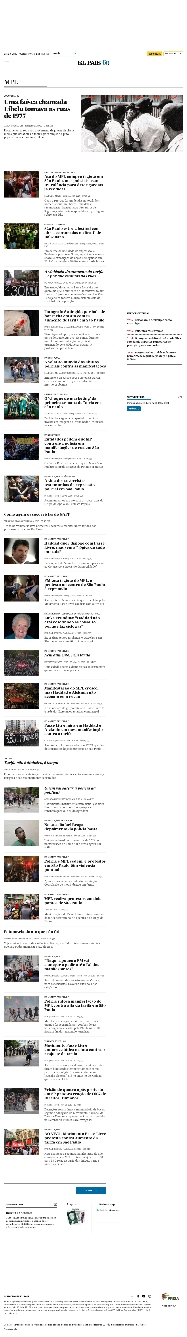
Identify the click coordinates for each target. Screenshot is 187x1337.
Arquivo (71, 1204)
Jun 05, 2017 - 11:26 (94, 373)
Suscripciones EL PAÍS (99, 1325)
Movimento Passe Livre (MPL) (59, 283)
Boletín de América (19, 1213)
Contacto (8, 1325)
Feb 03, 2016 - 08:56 (80, 458)
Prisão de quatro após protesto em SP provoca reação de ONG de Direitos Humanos (75, 1094)
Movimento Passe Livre (56, 539)
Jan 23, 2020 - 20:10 (79, 196)
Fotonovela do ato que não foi (31, 932)
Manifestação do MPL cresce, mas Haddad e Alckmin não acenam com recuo (71, 693)
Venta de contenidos (23, 1325)
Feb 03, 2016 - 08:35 (71, 496)
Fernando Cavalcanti (15, 521)
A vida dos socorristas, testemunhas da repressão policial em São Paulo (69, 485)
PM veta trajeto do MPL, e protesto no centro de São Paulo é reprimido (74, 585)
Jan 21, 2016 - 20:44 (80, 596)
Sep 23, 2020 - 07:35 (41, 126)
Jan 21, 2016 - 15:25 (80, 633)
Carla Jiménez (11, 126)
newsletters (135, 397)
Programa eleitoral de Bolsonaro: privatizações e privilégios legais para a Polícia (152, 356)
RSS (137, 1325)
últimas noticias (138, 313)
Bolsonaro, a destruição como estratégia (149, 321)
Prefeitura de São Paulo (57, 394)
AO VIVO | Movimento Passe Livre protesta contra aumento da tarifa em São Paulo (75, 1138)
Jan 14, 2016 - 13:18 (57, 910)
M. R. (46, 496)
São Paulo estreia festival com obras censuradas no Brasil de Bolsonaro (72, 233)
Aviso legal (39, 1325)
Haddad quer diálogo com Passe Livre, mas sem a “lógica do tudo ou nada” (74, 548)
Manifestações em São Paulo (59, 477)
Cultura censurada (54, 224)
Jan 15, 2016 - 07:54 (85, 836)
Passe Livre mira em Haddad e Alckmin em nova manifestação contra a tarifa (73, 730)
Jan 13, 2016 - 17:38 (94, 976)
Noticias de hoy (11, 1329)
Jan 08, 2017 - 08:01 (85, 414)
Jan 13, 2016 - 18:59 (44, 938)
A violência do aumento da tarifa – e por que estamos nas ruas (74, 274)
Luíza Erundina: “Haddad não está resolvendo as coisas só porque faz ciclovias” (72, 622)
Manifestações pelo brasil (58, 821)
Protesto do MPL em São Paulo (60, 172)
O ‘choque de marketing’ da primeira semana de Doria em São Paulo (72, 403)
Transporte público (55, 1041)
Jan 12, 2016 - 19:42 (71, 1061)
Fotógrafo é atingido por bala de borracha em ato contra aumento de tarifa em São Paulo (74, 316)
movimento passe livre (56, 721)
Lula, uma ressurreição (149, 331)
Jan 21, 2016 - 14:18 (84, 662)
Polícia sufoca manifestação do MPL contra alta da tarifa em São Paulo (75, 1006)
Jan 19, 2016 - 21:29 (92, 703)
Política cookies (52, 1325)
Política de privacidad (71, 1325)
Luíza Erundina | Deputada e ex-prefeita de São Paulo (72, 614)
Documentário (11, 96)
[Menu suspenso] (7, 63)
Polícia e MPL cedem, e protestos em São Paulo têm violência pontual (75, 866)
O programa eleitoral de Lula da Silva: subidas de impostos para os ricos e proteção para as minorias (154, 342)
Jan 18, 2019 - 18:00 (86, 283)
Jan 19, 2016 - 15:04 (77, 741)
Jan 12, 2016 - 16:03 (80, 1149)
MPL (11, 82)
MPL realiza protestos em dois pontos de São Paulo (72, 901)
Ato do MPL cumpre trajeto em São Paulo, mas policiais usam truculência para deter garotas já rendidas (73, 183)
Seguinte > (91, 1190)
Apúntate (134, 408)
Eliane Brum (10, 769)
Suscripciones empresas (122, 1325)
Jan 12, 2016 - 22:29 (71, 1016)
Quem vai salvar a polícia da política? (70, 791)
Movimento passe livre (56, 576)
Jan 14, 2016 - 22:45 (92, 876)
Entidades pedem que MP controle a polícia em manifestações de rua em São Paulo (71, 446)
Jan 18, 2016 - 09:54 (29, 769)
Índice (143, 1325)
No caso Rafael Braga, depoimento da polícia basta (71, 827)
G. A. (46, 741)
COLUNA (8, 759)
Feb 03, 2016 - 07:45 (38, 521)
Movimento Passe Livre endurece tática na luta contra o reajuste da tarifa (74, 1050)
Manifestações (52, 358)
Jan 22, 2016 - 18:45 (80, 558)
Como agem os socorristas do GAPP (37, 515)
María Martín (51, 836)
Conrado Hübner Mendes (57, 799)
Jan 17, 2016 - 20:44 (82, 799)
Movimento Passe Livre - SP (58, 662)
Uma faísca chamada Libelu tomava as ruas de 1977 (37, 109)
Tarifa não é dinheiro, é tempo (31, 763)
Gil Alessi (49, 703)
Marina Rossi (65, 373)
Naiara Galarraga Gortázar (59, 244)
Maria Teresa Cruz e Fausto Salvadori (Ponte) (67, 327)
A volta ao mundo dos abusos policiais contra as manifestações (75, 364)
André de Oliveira (53, 414)
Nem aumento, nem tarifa (67, 655)
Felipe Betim (50, 196)
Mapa (85, 1325)
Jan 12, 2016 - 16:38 (71, 1105)
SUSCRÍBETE (155, 54)
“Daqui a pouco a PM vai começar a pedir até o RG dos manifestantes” (71, 965)
